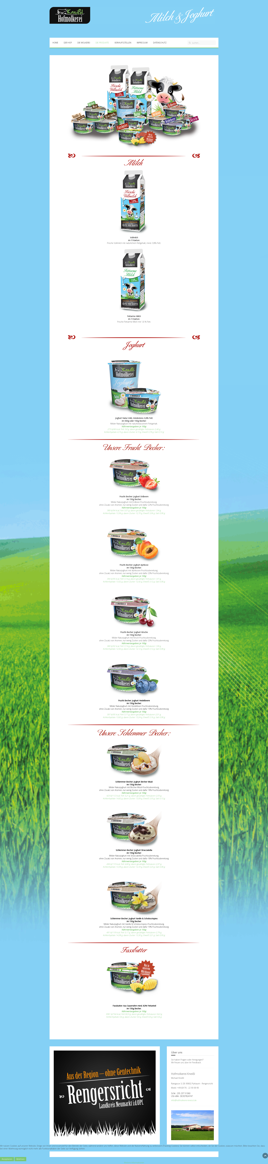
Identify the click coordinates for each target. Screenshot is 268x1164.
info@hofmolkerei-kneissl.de (184, 1100)
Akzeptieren (7, 1159)
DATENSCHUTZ (160, 42)
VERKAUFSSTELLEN (122, 42)
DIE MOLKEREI (83, 42)
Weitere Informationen (134, 1162)
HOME (55, 42)
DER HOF (68, 42)
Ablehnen (20, 1159)
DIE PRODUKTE (102, 42)
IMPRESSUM (142, 42)
